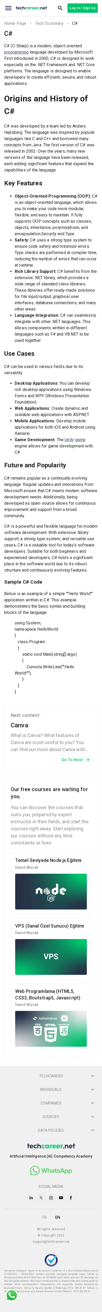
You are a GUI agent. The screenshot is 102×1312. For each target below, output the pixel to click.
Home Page (15, 23)
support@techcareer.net (51, 1242)
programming (16, 52)
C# (75, 23)
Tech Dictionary (49, 23)
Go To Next (72, 759)
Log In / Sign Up (83, 8)
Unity (69, 439)
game (80, 439)
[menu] (8, 8)
